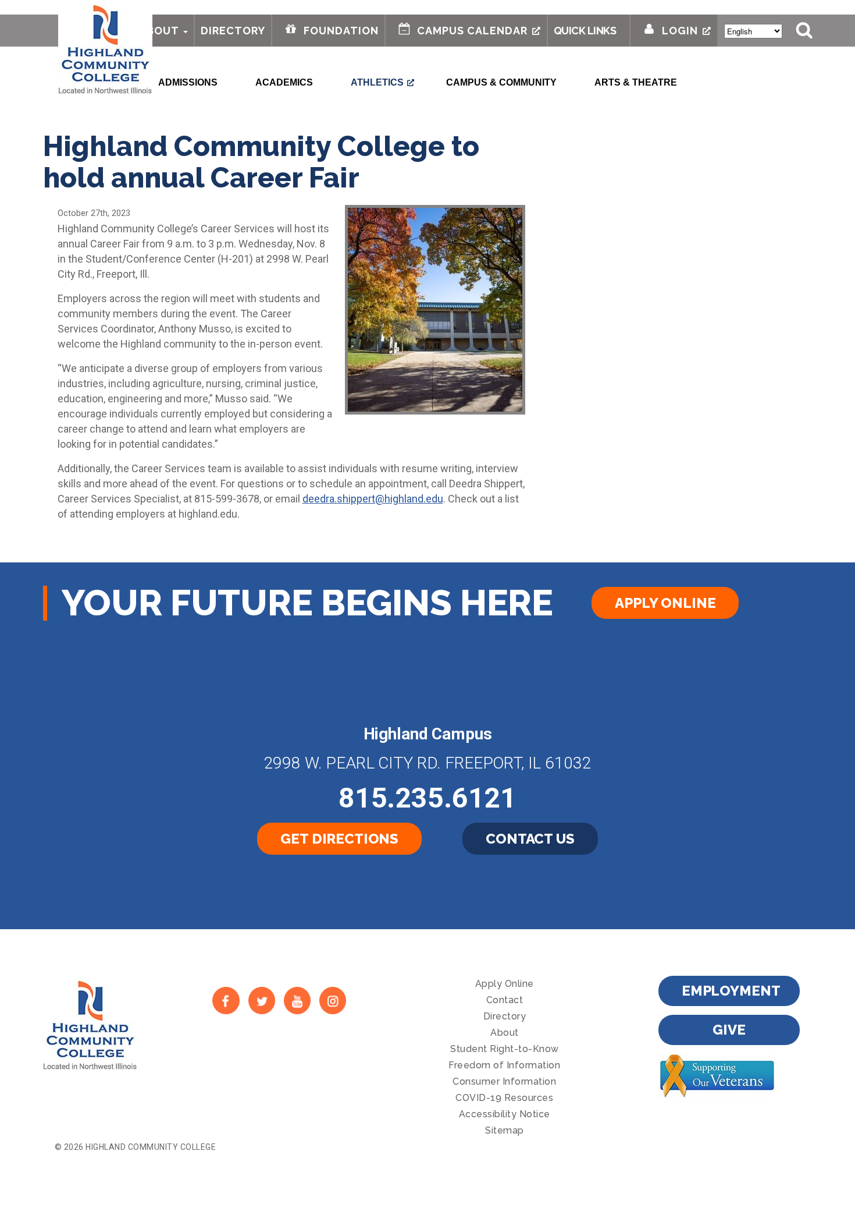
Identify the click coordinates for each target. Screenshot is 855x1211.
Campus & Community (501, 82)
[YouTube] (297, 1000)
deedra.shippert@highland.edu (372, 499)
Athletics (377, 82)
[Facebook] (226, 1000)
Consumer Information (504, 1081)
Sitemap (504, 1130)
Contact (504, 999)
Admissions (188, 82)
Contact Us (530, 838)
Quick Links (585, 30)
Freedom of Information (504, 1065)
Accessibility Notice (504, 1114)
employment (731, 990)
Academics (284, 82)
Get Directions (339, 838)
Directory (233, 30)
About (159, 30)
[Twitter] (261, 1000)
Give (728, 1029)
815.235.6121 (427, 798)
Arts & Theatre (635, 82)
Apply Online (665, 602)
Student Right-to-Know (504, 1048)
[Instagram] (333, 1000)
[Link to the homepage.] (105, 47)
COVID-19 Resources (504, 1097)
